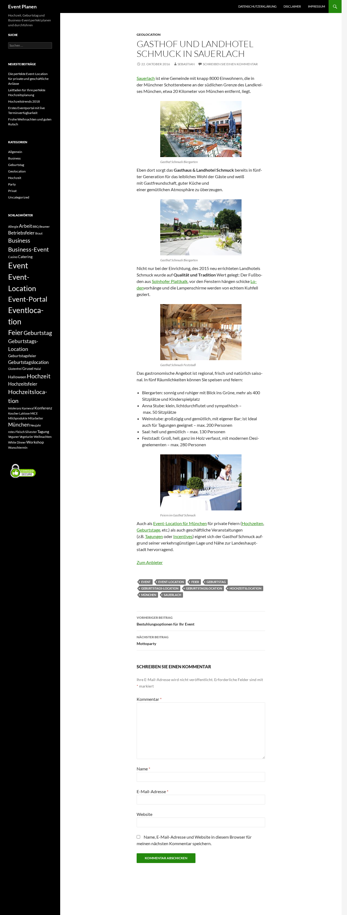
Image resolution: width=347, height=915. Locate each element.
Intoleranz (14, 408)
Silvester (31, 432)
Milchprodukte (17, 418)
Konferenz (43, 408)
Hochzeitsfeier (22, 384)
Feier (195, 582)
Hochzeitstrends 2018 (24, 101)
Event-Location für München (180, 523)
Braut (39, 233)
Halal (37, 368)
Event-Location (171, 582)
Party (12, 184)
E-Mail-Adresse (152, 791)
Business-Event (28, 249)
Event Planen (22, 6)
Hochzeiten (252, 523)
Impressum (316, 6)
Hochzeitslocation (245, 588)
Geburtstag (216, 582)
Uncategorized (18, 197)
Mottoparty (153, 640)
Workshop (35, 442)
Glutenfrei (15, 368)
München (148, 595)
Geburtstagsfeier (22, 355)
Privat (12, 191)
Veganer (13, 436)
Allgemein (15, 152)
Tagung (43, 431)
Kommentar (149, 699)
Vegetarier (26, 436)
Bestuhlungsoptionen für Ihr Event (165, 621)
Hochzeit (14, 178)
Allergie (13, 226)
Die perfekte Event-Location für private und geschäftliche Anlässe (28, 79)
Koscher (13, 413)
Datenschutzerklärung (257, 6)
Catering (25, 256)
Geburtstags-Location (159, 588)
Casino (12, 257)
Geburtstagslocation (204, 588)
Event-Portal (27, 299)
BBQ (36, 226)
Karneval (28, 408)
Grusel (27, 368)
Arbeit (25, 226)
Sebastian (186, 64)
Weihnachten (43, 436)
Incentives (182, 536)
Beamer (44, 226)
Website (144, 814)
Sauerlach (146, 78)
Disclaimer (292, 6)
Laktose (24, 413)
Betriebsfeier (21, 233)
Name (143, 768)
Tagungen (154, 536)
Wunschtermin (17, 447)
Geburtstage (148, 529)
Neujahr (35, 425)
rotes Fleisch (16, 432)
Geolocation (148, 34)
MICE (34, 413)
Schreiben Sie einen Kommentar (230, 64)
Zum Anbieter (150, 562)
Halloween (17, 377)
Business (14, 158)
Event (146, 582)
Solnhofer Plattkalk (170, 281)
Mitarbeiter (35, 418)
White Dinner (17, 442)
